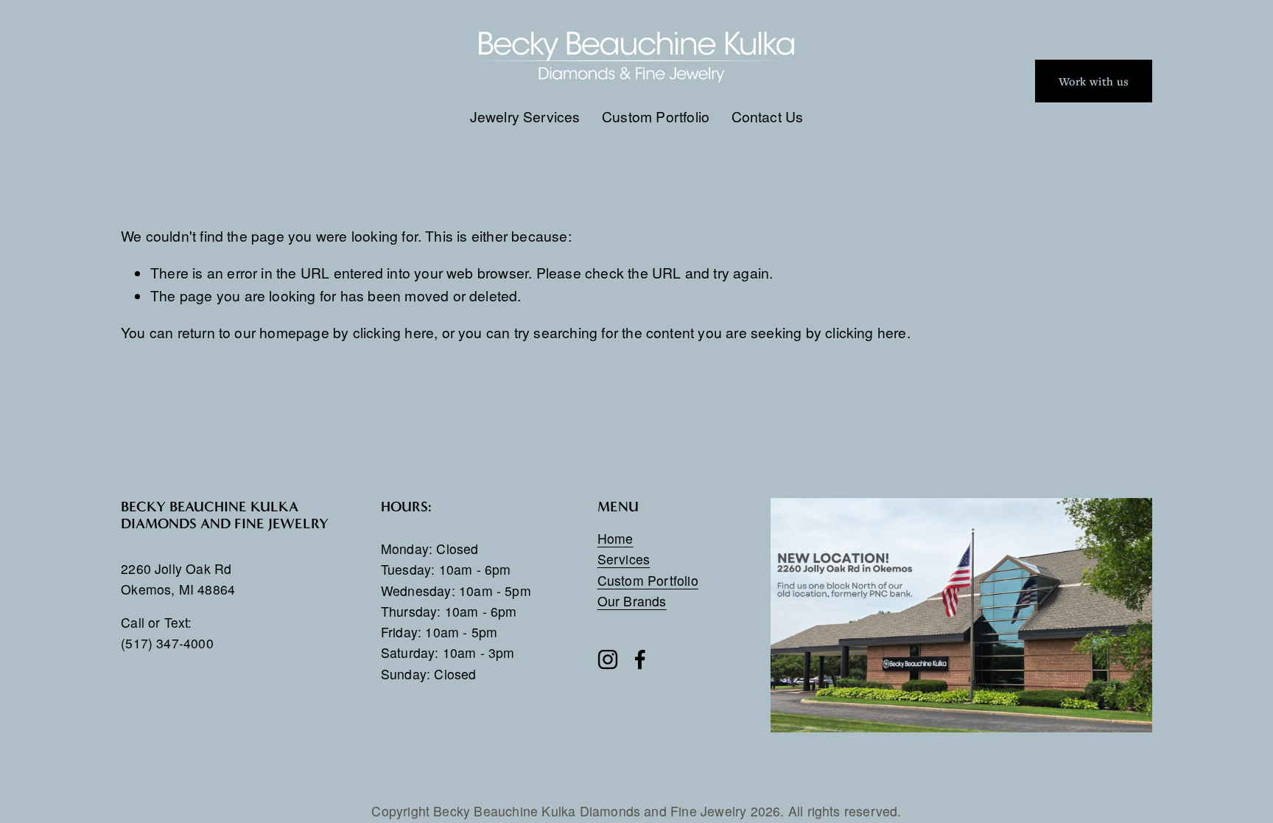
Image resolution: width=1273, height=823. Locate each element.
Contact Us (768, 116)
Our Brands (632, 601)
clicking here (394, 332)
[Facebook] (640, 659)
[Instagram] (607, 659)
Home (615, 538)
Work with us (1094, 81)
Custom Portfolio (655, 116)
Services (623, 559)
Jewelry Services (525, 116)
